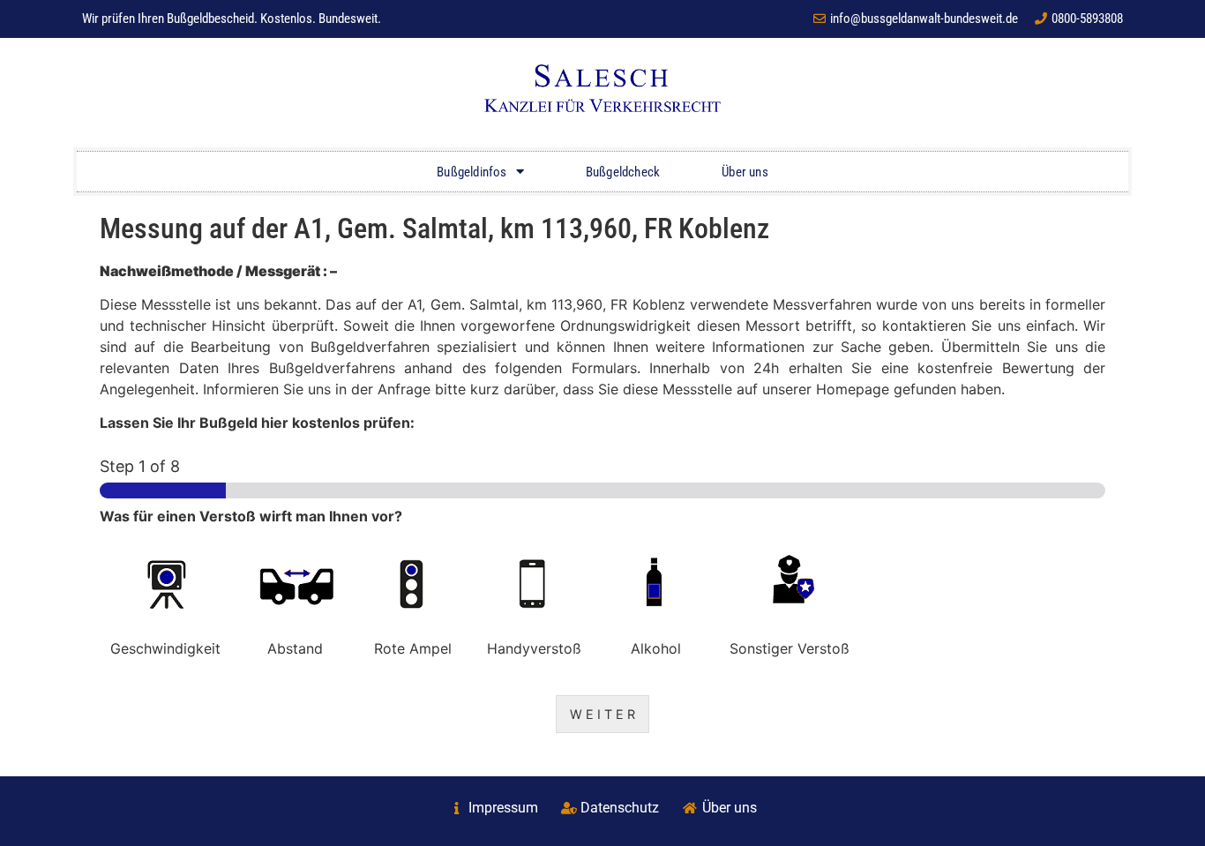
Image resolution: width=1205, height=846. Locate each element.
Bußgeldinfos (471, 172)
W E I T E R (602, 714)
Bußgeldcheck (623, 172)
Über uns (745, 172)
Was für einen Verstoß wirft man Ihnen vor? (251, 516)
